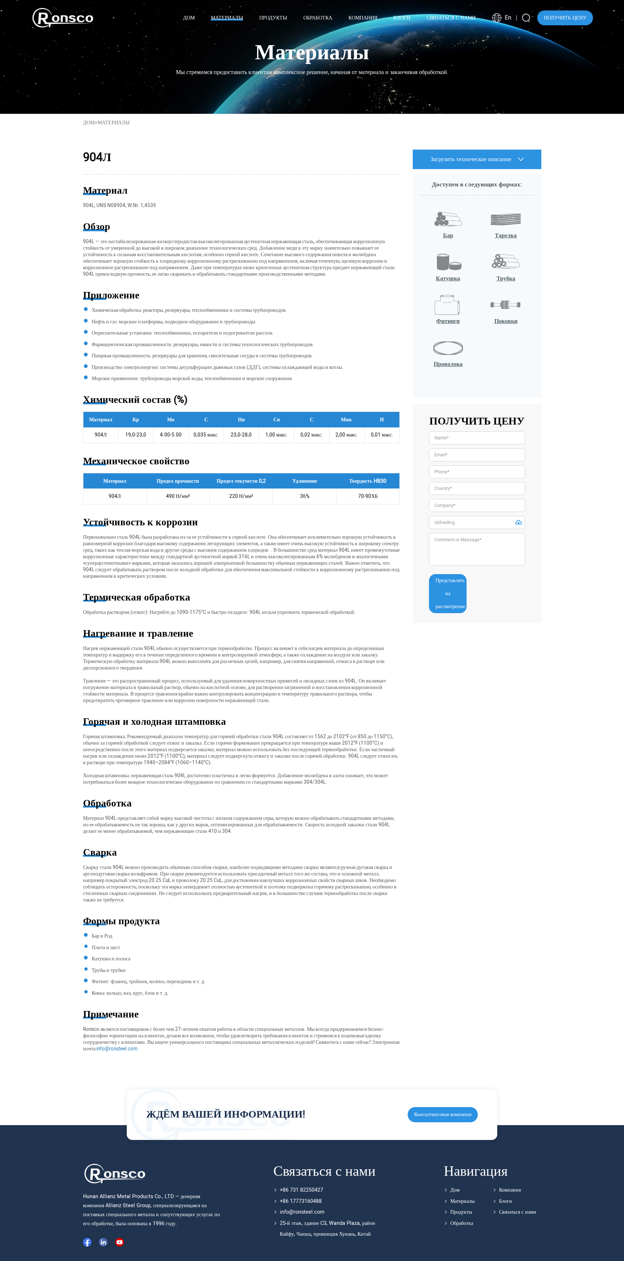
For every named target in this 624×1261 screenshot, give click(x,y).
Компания (510, 1190)
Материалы (462, 1201)
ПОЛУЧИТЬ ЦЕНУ (565, 18)
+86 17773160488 (301, 1201)
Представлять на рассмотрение (450, 593)
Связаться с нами (517, 1212)
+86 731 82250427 (301, 1190)
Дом (89, 122)
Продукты (461, 1212)
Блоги (505, 1201)
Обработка (461, 1223)
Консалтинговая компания (442, 1114)
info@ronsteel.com (302, 1212)
